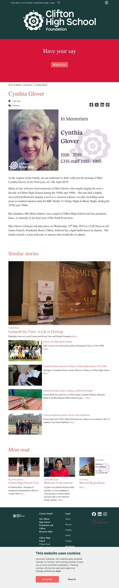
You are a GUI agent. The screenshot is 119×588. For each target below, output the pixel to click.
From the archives (15, 479)
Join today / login (47, 2)
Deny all (72, 579)
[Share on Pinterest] (107, 105)
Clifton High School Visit (23, 483)
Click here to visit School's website (25, 2)
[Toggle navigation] (106, 2)
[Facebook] (94, 514)
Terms (67, 518)
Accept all (47, 579)
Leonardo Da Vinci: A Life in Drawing (35, 331)
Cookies (68, 529)
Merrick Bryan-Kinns (92, 483)
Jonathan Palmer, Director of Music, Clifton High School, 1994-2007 (75, 366)
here (58, 571)
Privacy (68, 524)
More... (75, 336)
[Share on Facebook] (91, 105)
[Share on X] (97, 105)
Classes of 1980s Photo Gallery (57, 341)
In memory (28, 84)
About (67, 535)
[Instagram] (105, 514)
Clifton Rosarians (51, 479)
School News (13, 327)
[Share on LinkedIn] (102, 105)
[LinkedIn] (99, 514)
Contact (68, 540)
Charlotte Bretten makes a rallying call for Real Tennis (68, 390)
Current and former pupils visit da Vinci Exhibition (66, 414)
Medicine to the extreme (58, 483)
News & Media (14, 84)
